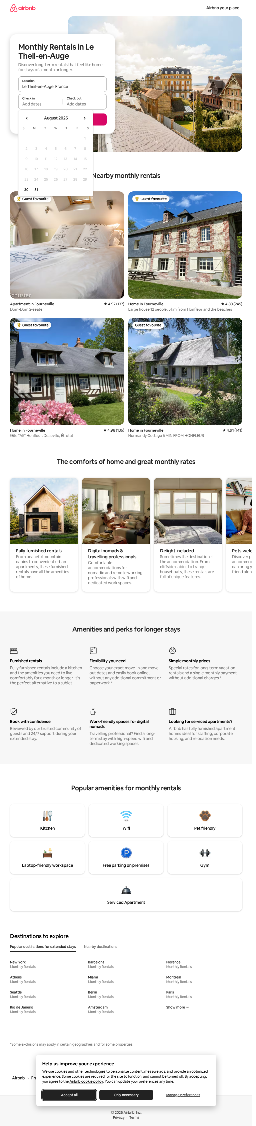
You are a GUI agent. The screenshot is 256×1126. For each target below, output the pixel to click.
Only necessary (126, 1095)
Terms (134, 1117)
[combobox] (62, 86)
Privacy (118, 1117)
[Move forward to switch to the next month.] (84, 118)
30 (26, 189)
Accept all (69, 1095)
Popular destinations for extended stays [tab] (43, 946)
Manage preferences (183, 1095)
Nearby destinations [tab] (100, 946)
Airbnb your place (222, 8)
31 (36, 189)
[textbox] (40, 104)
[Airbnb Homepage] (23, 8)
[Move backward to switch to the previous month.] (27, 118)
